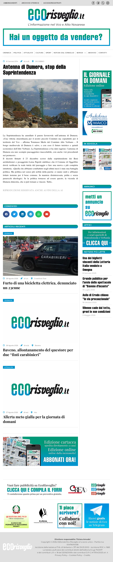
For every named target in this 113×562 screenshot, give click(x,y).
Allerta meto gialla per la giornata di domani (34, 419)
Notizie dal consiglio (64, 53)
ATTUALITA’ (28, 53)
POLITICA (17, 53)
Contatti (103, 53)
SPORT (48, 53)
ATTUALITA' (8, 367)
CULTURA (39, 53)
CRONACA (7, 53)
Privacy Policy (61, 555)
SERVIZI (80, 53)
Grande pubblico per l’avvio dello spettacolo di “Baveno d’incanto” (97, 282)
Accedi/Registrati (52, 3)
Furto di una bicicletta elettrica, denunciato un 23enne (39, 285)
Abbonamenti (10, 3)
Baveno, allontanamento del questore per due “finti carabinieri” (38, 352)
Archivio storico (30, 3)
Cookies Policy (75, 555)
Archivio (92, 53)
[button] (6, 214)
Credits (87, 555)
